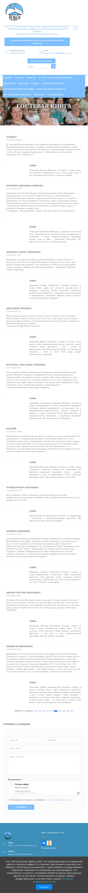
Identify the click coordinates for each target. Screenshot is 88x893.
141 (68, 711)
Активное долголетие (53, 83)
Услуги (42, 78)
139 (60, 711)
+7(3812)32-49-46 (17, 53)
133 (35, 711)
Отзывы (35, 83)
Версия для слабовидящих (41, 61)
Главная (7, 78)
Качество (23, 83)
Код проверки (15, 779)
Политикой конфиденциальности (52, 880)
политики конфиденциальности (58, 800)
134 (39, 711)
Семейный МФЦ (55, 95)
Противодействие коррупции (18, 89)
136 (48, 711)
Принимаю (44, 887)
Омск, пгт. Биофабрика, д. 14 (57, 53)
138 (56, 711)
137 (52, 711)
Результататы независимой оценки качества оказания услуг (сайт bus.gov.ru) (37, 41)
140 (64, 711)
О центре (19, 78)
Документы (9, 83)
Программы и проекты (60, 78)
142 (72, 711)
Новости (31, 78)
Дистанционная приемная (17, 95)
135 (44, 711)
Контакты (39, 95)
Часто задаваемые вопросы (51, 89)
